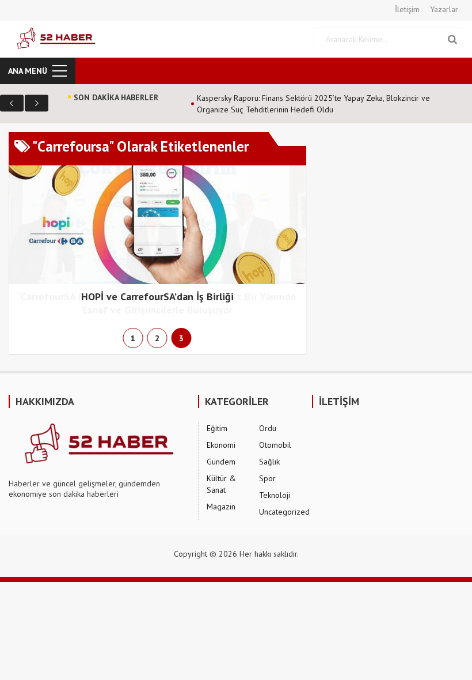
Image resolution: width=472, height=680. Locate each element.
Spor (267, 478)
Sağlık (269, 461)
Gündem (221, 461)
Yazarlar (444, 9)
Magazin (221, 506)
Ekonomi (221, 445)
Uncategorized (284, 512)
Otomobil (275, 445)
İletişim (407, 9)
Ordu (267, 428)
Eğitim (217, 428)
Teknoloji (274, 495)
